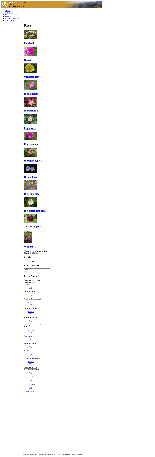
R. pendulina (31, 144)
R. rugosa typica (33, 160)
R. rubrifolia (31, 110)
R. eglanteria (31, 93)
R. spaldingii (31, 176)
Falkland (29, 43)
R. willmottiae (31, 193)
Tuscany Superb (32, 226)
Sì (31, 288)
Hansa (27, 60)
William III (30, 246)
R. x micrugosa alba (35, 210)
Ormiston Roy (31, 76)
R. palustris (30, 128)
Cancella (31, 302)
